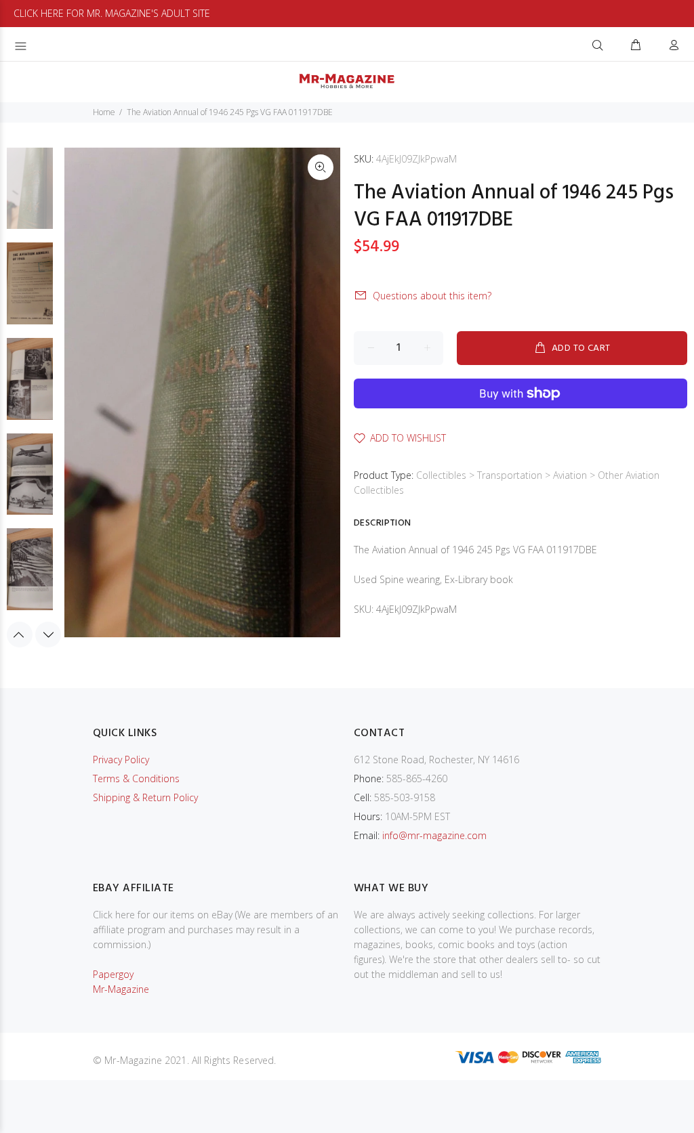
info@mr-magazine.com (434, 835)
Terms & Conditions (136, 778)
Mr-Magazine (121, 989)
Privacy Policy (121, 759)
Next (48, 634)
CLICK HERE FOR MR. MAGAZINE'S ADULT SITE (112, 13)
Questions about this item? (432, 295)
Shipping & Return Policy (145, 797)
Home (104, 112)
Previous (20, 634)
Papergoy (113, 974)
